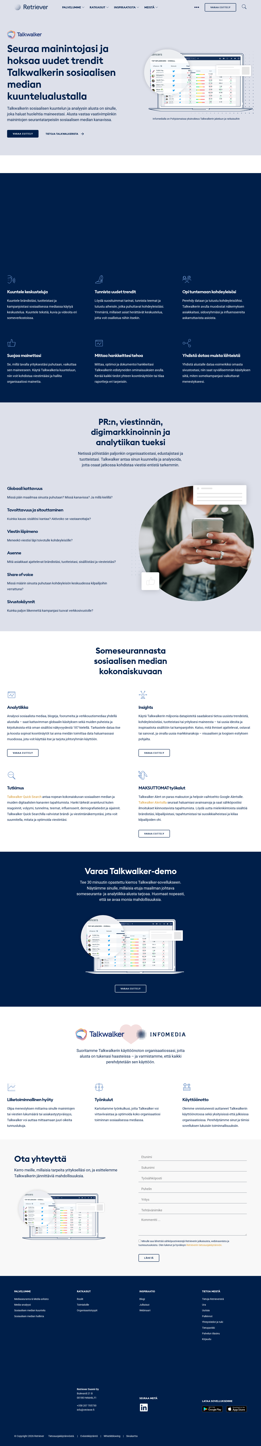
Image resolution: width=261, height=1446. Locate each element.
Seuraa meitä (148, 1398)
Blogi (142, 1299)
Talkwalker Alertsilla (152, 802)
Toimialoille (83, 1304)
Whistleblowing (112, 1436)
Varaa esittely (220, 7)
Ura (204, 1304)
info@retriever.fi (85, 1409)
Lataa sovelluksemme (217, 1401)
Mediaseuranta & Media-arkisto (31, 1299)
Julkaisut (144, 1304)
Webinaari (144, 1310)
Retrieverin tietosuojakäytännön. (204, 1245)
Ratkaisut (97, 7)
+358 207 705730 (86, 1405)
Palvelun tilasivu (211, 1333)
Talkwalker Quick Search (24, 797)
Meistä (149, 7)
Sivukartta (132, 1436)
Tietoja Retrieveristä (213, 1299)
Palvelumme (71, 7)
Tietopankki (208, 1327)
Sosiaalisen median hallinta (29, 1316)
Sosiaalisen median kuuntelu (29, 1310)
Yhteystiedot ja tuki (212, 1322)
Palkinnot (207, 1316)
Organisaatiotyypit (87, 1310)
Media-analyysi (22, 1304)
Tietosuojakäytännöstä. (61, 1436)
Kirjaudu (206, 1339)
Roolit (80, 1299)
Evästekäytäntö (89, 1436)
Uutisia (206, 1310)
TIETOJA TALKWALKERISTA (62, 133)
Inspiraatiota (125, 7)
